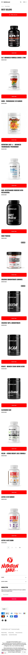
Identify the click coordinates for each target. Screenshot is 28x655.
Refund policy (4, 632)
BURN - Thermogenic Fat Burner (11, 101)
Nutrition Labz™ (8, 629)
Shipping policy (4, 634)
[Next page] (19, 547)
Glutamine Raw (6, 410)
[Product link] (14, 40)
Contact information (13, 634)
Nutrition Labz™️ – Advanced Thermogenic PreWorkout (11, 145)
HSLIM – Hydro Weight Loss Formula (13, 453)
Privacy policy (11, 632)
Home (2, 6)
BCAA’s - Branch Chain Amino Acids (13, 366)
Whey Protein (5, 236)
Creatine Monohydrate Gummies (11, 279)
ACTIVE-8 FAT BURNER (7, 497)
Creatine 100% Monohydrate (10, 323)
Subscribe (14, 598)
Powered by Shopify (15, 629)
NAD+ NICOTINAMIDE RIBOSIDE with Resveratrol (12, 191)
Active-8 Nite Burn (7, 540)
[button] (2, 2)
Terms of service (18, 632)
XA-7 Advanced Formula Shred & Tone (13, 57)
